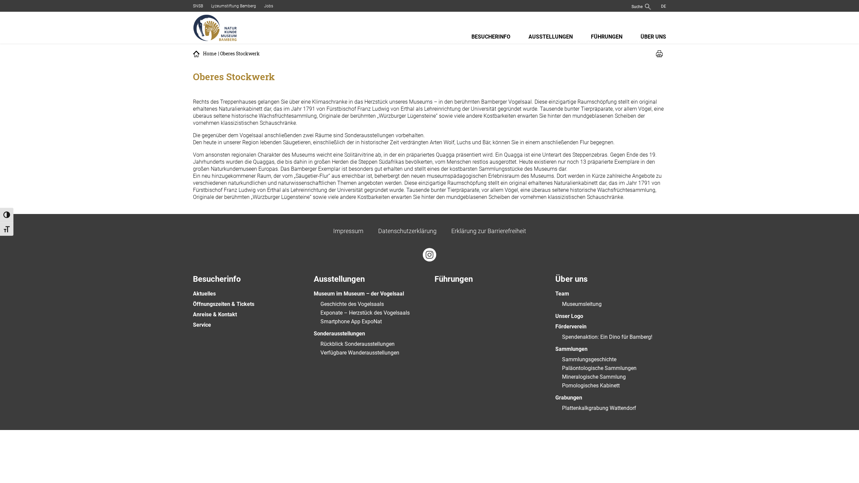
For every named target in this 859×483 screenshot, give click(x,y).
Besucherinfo (490, 37)
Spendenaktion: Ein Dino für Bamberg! (607, 337)
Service (202, 325)
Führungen (606, 37)
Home (209, 53)
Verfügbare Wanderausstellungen (359, 353)
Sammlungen (571, 349)
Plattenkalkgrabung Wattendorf (599, 408)
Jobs (268, 6)
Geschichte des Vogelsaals (352, 304)
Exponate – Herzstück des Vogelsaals (365, 313)
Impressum (348, 230)
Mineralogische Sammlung (594, 377)
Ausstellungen (550, 37)
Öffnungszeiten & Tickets (223, 304)
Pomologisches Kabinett (591, 385)
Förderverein (571, 326)
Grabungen (568, 397)
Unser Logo (569, 316)
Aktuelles (204, 293)
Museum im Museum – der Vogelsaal (359, 293)
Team (562, 293)
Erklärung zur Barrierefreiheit (488, 230)
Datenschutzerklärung (407, 230)
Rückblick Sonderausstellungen (357, 344)
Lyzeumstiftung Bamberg (233, 6)
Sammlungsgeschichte (589, 359)
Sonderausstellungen (339, 333)
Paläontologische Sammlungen (599, 368)
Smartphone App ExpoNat (351, 321)
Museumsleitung (582, 304)
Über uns (653, 37)
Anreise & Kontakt (215, 314)
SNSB (198, 6)
